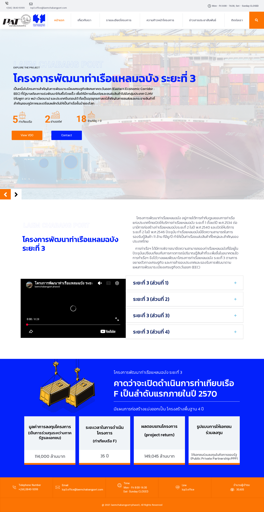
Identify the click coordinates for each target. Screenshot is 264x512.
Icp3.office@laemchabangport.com (48, 8)
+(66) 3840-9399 (15, 8)
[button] (256, 20)
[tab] (184, 283)
